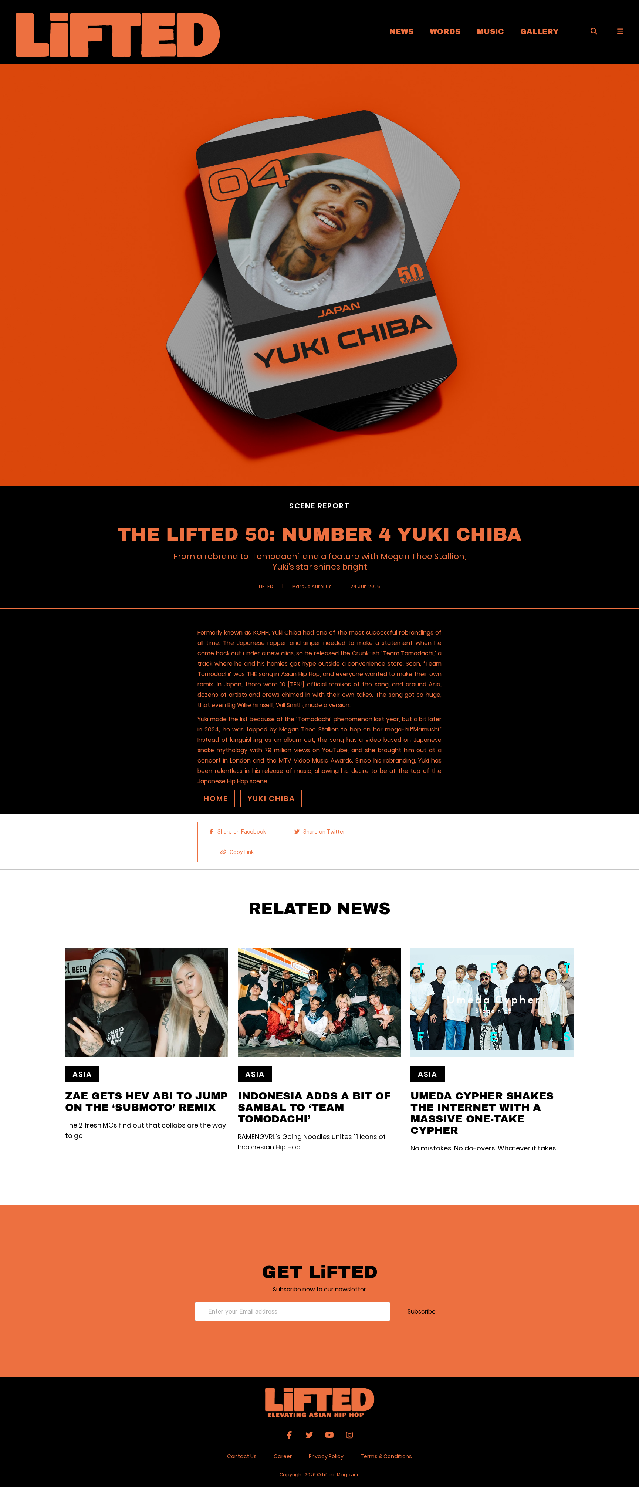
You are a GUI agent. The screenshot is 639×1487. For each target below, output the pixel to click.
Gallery (539, 31)
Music (490, 31)
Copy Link (242, 852)
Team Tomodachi (408, 653)
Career (283, 1456)
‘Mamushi (425, 729)
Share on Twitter (324, 832)
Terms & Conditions (386, 1456)
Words (445, 31)
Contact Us (242, 1456)
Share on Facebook (241, 832)
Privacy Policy (326, 1456)
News (401, 31)
